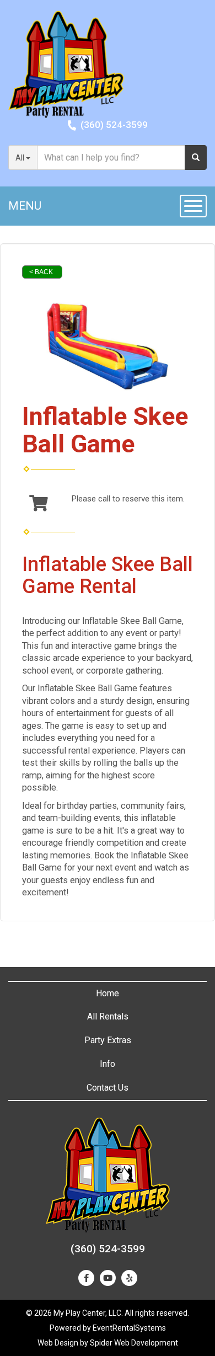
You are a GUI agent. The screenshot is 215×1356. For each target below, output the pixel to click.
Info (107, 1064)
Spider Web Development (134, 1342)
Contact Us (107, 1087)
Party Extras (107, 1040)
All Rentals (107, 1016)
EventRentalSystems (129, 1327)
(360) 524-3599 (114, 124)
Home (107, 993)
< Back (41, 272)
